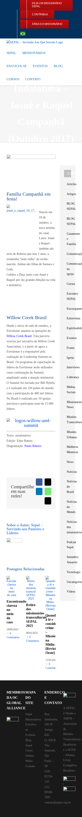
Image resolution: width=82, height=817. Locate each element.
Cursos (68, 283)
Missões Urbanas (68, 434)
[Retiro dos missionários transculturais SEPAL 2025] (31, 577)
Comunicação (68, 254)
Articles (68, 184)
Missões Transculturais (68, 419)
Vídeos (68, 591)
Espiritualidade (68, 328)
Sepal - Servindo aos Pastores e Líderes (25, 529)
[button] (48, 78)
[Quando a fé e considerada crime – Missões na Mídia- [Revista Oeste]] (50, 577)
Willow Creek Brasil (19, 336)
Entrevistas (68, 318)
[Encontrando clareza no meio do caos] (11, 577)
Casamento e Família (68, 239)
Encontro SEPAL (68, 296)
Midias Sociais (68, 389)
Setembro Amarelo (68, 559)
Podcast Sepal (68, 545)
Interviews (68, 367)
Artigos (68, 194)
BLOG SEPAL (68, 206)
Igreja (68, 357)
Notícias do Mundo (68, 507)
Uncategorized (68, 582)
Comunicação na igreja (68, 269)
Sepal (28, 714)
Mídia (29, 761)
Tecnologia (68, 572)
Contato (30, 766)
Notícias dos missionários (68, 527)
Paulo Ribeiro (33, 446)
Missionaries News (68, 404)
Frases (68, 347)
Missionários (33, 719)
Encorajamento (68, 308)
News (68, 462)
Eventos (68, 338)
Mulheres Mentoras (68, 449)
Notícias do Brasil (68, 487)
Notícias (68, 471)
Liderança (68, 377)
